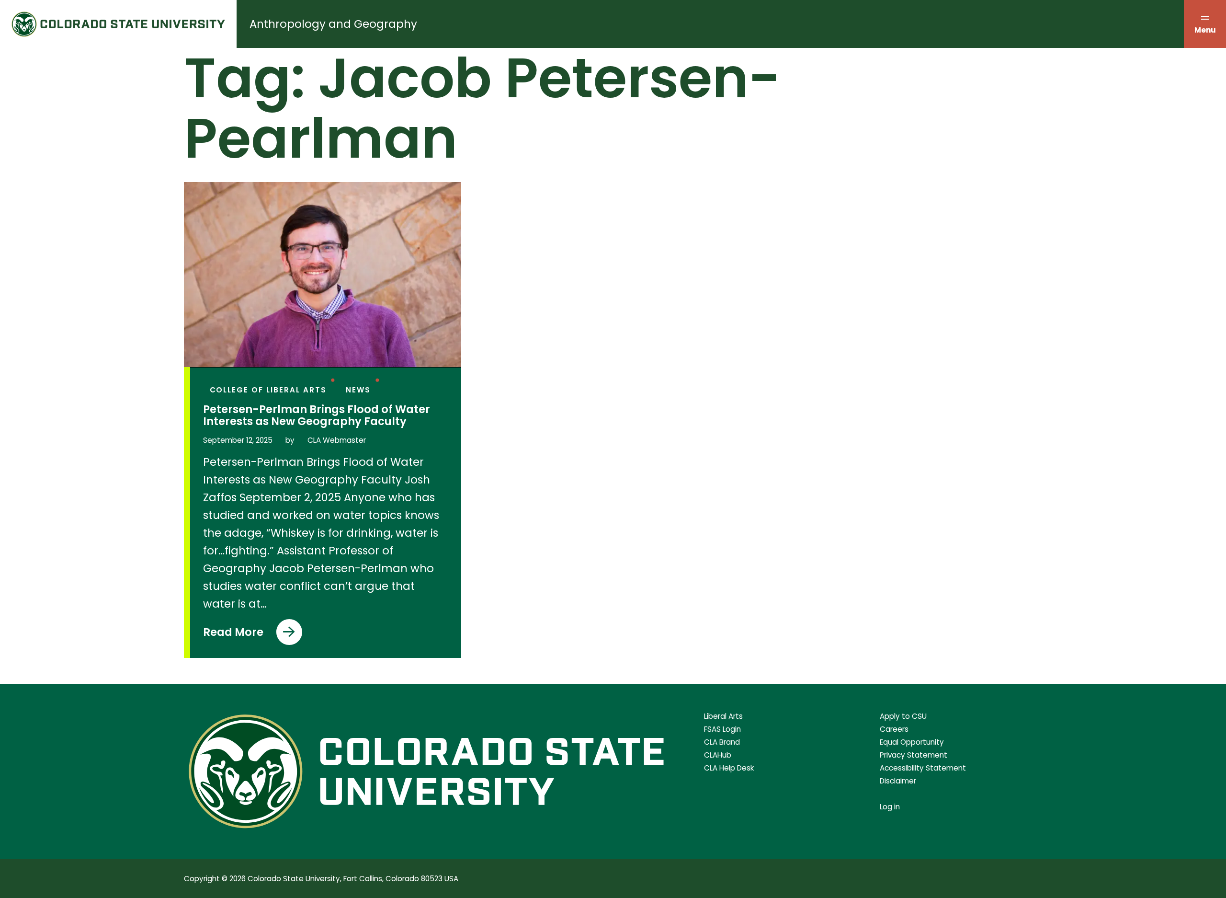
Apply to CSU (903, 716)
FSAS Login (722, 729)
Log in (890, 807)
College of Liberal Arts (268, 390)
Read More (235, 634)
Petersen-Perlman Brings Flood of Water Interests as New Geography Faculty (316, 415)
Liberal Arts (723, 716)
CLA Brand (722, 742)
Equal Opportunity (912, 742)
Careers (894, 729)
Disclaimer (898, 781)
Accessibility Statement (923, 768)
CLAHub (717, 755)
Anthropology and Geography (333, 24)
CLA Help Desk (729, 768)
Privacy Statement (913, 755)
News (358, 390)
